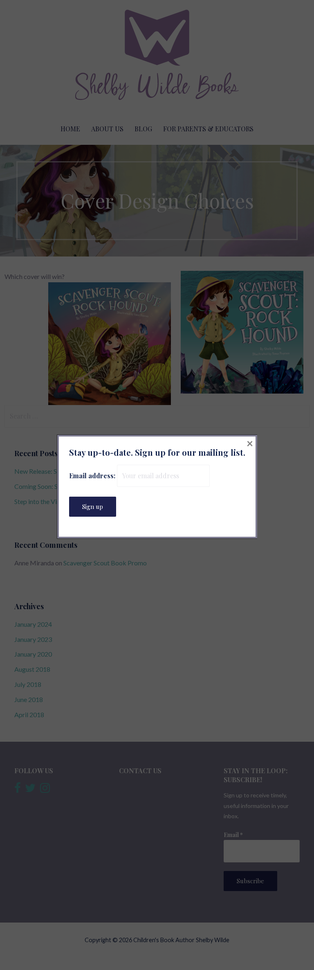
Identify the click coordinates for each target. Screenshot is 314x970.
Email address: (93, 475)
